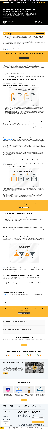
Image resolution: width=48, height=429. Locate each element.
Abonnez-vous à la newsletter (22, 424)
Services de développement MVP (7, 163)
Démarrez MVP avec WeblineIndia (24, 313)
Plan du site (42, 424)
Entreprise (16, 2)
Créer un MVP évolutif (24, 207)
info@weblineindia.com (6, 412)
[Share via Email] (43, 22)
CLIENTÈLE (36, 2)
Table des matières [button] (16, 28)
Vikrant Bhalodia (8, 21)
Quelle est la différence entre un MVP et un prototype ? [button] (13, 326)
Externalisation (5, 17)
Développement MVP (6, 294)
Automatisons (38, 0)
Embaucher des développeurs (31, 2)
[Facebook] (4, 419)
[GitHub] (11, 419)
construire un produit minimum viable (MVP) (13, 45)
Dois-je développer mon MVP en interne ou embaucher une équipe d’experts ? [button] (17, 332)
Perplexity (42, 33)
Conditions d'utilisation (37, 424)
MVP (9, 17)
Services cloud (5, 267)
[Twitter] (5, 419)
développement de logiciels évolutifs (8, 81)
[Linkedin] (6, 419)
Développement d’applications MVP (8, 139)
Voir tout (24, 344)
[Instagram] (8, 419)
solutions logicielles (8, 49)
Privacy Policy (5, 423)
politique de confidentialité (29, 424)
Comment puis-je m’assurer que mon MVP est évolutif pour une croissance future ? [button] (18, 329)
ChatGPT (38, 33)
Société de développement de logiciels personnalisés (32, 425)
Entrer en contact (7, 411)
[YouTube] (10, 419)
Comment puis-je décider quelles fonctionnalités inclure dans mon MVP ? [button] (16, 324)
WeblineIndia (6, 289)
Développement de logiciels (22, 2)
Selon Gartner (19, 38)
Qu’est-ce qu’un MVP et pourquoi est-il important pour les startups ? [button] (16, 321)
